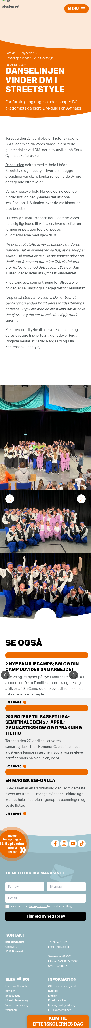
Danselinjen (14, 165)
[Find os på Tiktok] (82, 843)
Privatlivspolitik (57, 1000)
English (52, 995)
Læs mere (13, 702)
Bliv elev (10, 991)
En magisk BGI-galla (30, 781)
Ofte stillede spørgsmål (62, 986)
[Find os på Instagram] (64, 843)
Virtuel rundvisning (16, 1005)
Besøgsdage (12, 995)
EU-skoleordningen (59, 1010)
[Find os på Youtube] (73, 843)
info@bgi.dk (63, 947)
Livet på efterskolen (17, 986)
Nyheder (28, 53)
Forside (10, 53)
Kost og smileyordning (61, 1005)
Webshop (11, 1010)
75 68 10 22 (60, 942)
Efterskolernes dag (16, 1000)
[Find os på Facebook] (55, 843)
